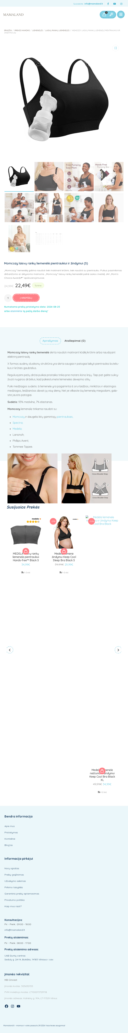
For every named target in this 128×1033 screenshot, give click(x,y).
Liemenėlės (37, 30)
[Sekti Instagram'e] (121, 3)
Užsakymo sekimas (15, 881)
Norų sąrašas (11, 868)
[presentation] (10, 650)
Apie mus (9, 826)
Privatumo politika (14, 899)
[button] (115, 48)
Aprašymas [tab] (50, 340)
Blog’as (8, 845)
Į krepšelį (26, 297)
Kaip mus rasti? (13, 906)
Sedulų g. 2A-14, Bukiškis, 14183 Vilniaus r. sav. (29, 959)
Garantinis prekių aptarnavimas (21, 893)
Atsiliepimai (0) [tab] (75, 340)
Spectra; (18, 422)
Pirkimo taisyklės (13, 887)
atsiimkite (16, 311)
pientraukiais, (65, 416)
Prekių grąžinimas (14, 874)
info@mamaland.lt (93, 3)
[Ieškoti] (111, 14)
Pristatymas (11, 832)
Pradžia (8, 30)
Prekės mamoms (22, 30)
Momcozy (19, 416)
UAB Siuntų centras (15, 955)
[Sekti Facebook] (108, 3)
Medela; (17, 428)
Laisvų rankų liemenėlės (57, 30)
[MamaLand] (13, 14)
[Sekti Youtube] (114, 3)
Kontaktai (9, 838)
